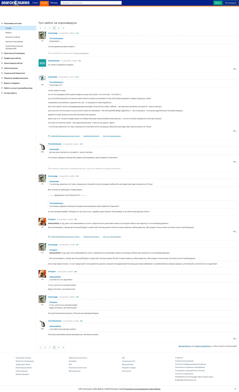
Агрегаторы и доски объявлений (14, 47)
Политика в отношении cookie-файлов (190, 367)
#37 (77, 245)
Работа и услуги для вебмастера (18, 88)
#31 (77, 33)
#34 (81, 144)
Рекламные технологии (78, 367)
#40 (81, 321)
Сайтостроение (11, 68)
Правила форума (22, 374)
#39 (77, 297)
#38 (75, 271)
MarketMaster (54, 60)
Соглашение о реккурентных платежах (190, 370)
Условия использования (184, 361)
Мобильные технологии (78, 358)
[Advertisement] (119, 12)
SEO (70, 364)
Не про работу (10, 93)
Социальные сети (128, 361)
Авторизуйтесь (185, 346)
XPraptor (52, 219)
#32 (79, 61)
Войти (217, 2)
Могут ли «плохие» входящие (112, 136)
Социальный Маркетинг (14, 73)
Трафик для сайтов (12, 58)
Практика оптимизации (14, 53)
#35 (77, 176)
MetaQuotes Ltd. (190, 380)
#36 (75, 219)
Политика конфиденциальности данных (190, 364)
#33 (77, 77)
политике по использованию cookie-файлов (142, 389)
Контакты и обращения (184, 374)
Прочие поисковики (14, 41)
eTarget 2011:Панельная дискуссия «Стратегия (66, 136)
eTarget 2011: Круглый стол (92, 136)
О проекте (179, 358)
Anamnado (52, 77)
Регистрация (230, 2)
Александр (53, 33)
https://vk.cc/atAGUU (81, 53)
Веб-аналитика (74, 371)
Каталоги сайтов (12, 37)
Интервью (73, 361)
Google (8, 28)
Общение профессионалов (16, 78)
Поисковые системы (13, 23)
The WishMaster (55, 144)
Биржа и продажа (12, 83)
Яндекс (8, 32)
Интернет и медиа (129, 367)
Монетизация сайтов (13, 63)
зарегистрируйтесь (203, 346)
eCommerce (126, 371)
